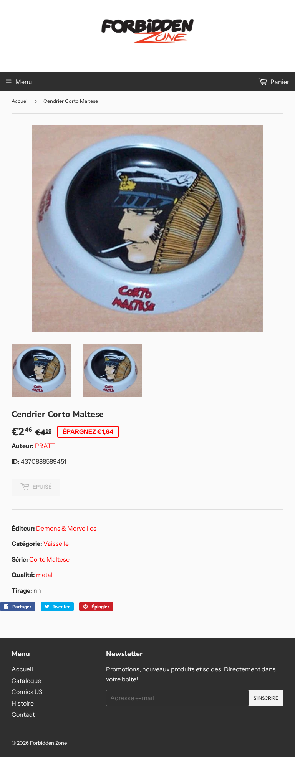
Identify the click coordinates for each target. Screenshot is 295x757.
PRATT (45, 446)
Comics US (27, 692)
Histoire (23, 703)
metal (44, 574)
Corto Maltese (49, 559)
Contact (23, 714)
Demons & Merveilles (66, 528)
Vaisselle (56, 543)
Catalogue (26, 680)
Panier (279, 82)
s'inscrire (266, 698)
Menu (23, 82)
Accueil (20, 101)
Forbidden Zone (48, 743)
